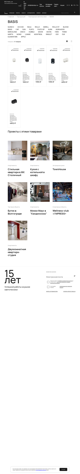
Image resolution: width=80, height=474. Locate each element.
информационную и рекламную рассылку (66, 287)
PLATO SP (41, 29)
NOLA (29, 27)
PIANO (64, 32)
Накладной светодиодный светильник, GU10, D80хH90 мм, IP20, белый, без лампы (39, 77)
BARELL (46, 27)
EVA (63, 34)
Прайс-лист (56, 5)
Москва (20, 5)
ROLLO (37, 27)
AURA (50, 29)
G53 (57, 34)
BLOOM (66, 27)
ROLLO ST (55, 27)
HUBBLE (31, 32)
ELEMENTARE (12, 37)
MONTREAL (38, 34)
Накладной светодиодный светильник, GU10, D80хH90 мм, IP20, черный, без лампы (52, 77)
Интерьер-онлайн (49, 5)
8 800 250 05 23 (25, 5)
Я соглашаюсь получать (61, 287)
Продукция (11, 12)
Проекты (18, 12)
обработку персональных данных (65, 280)
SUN (24, 29)
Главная (11, 17)
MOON (40, 32)
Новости (24, 12)
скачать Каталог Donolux (69, 291)
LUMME (27, 34)
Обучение (44, 12)
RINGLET (49, 34)
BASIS (52, 17)
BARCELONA (12, 32)
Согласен (63, 469)
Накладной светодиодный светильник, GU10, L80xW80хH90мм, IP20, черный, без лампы (26, 77)
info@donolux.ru (33, 5)
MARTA (10, 34)
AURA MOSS (60, 29)
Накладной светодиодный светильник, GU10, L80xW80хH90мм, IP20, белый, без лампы (13, 77)
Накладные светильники (37, 17)
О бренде (6, 13)
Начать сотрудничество (52, 291)
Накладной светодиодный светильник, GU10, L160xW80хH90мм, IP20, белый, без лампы (65, 77)
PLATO (31, 29)
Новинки (38, 12)
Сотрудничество (31, 12)
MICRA (48, 32)
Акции (62, 5)
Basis (12, 73)
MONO (19, 34)
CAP (17, 29)
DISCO (22, 32)
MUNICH (11, 27)
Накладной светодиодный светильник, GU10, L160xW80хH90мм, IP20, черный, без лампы (13, 118)
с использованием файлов (41, 470)
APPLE (23, 37)
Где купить (42, 5)
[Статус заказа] (67, 5)
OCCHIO (21, 27)
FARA (57, 32)
